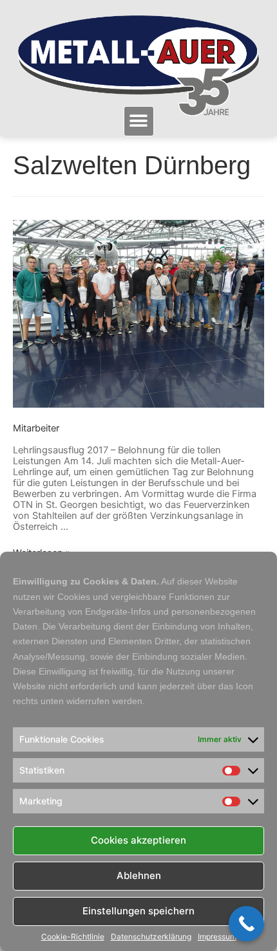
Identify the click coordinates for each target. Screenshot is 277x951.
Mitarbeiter (36, 428)
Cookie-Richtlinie (72, 936)
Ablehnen (139, 875)
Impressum (217, 936)
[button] (139, 121)
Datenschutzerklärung (151, 936)
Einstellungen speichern (138, 911)
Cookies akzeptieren (138, 840)
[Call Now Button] (246, 923)
